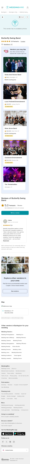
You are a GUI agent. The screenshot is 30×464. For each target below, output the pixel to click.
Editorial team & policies (7, 371)
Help (15, 398)
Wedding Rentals (5, 346)
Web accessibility (13, 378)
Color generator (5, 410)
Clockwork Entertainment (13, 158)
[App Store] (7, 435)
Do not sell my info (24, 375)
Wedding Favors (17, 358)
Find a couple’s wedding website (10, 416)
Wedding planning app (7, 405)
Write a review (15, 213)
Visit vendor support (6, 425)
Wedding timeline (18, 407)
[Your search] (2, 17)
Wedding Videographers (7, 343)
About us (14, 368)
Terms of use (4, 375)
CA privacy (4, 378)
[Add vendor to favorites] (27, 17)
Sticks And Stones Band (13, 75)
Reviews (10, 384)
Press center (10, 373)
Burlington (4, 12)
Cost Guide (10, 398)
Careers (3, 373)
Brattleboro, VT (8, 44)
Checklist (17, 393)
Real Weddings (15, 410)
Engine (3, 398)
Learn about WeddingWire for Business (11, 423)
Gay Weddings (5, 387)
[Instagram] (13, 441)
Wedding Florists (17, 340)
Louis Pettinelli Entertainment (15, 101)
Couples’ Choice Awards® (21, 384)
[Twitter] (6, 441)
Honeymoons (24, 410)
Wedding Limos (5, 352)
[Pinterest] (10, 441)
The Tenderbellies (11, 184)
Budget (3, 396)
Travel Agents (17, 355)
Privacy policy (13, 375)
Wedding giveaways (6, 407)
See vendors (15, 291)
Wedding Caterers (6, 340)
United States (9, 450)
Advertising (18, 373)
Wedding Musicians (17, 352)
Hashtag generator (20, 405)
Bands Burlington (6, 318)
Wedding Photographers (7, 334)
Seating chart (20, 396)
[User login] (27, 7)
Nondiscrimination (20, 371)
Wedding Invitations (6, 355)
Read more (6, 240)
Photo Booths (16, 346)
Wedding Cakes (17, 349)
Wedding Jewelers (6, 358)
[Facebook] (2, 441)
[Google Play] (19, 435)
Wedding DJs (19, 334)
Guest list (23, 393)
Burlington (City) (13, 12)
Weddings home (5, 368)
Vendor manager (11, 396)
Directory (3, 384)
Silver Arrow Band (11, 128)
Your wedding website (7, 393)
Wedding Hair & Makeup (7, 337)
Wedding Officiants (21, 343)
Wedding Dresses (6, 349)
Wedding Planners (21, 337)
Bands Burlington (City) (17, 318)
